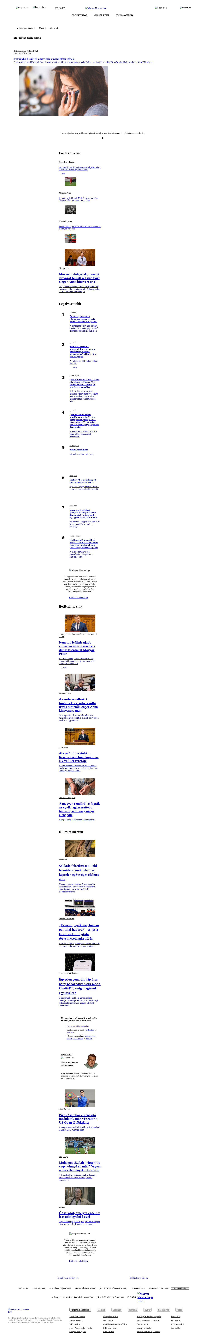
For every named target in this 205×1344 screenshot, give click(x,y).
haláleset (73, 312)
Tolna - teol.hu (175, 1317)
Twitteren (70, 1032)
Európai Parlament (66, 919)
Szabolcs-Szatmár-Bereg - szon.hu (148, 1332)
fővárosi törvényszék (67, 798)
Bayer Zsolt (66, 1054)
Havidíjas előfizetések (22, 53)
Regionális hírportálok (80, 1310)
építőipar (73, 506)
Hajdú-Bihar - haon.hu (110, 1328)
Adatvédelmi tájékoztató (60, 1288)
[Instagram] (74, 1044)
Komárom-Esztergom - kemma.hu (148, 1320)
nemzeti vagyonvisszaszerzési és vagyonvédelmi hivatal (78, 635)
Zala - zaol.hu (175, 1328)
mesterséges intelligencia (68, 973)
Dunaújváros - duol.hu (110, 1317)
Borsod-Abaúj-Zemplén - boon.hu (80, 1328)
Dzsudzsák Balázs (67, 162)
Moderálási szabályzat (159, 1288)
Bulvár (147, 1310)
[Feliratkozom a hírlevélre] (39, 8)
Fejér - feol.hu (108, 1320)
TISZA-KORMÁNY (124, 15)
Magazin (133, 1310)
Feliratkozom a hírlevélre (134, 133)
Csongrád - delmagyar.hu (77, 1332)
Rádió (179, 1310)
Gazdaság (117, 1310)
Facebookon (89, 1030)
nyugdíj (73, 342)
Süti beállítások (179, 1288)
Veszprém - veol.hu (177, 1324)
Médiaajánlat (39, 1288)
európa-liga (63, 1157)
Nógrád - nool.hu (143, 1324)
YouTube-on (78, 1039)
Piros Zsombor (65, 1109)
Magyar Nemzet (27, 28)
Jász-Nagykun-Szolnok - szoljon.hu (149, 1317)
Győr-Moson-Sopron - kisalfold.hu (115, 1324)
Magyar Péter (65, 193)
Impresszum (23, 1288)
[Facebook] (69, 1044)
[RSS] (95, 1044)
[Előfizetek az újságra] (160, 8)
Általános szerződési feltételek (113, 1288)
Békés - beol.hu (74, 1324)
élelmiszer (63, 859)
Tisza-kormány (75, 375)
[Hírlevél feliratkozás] (64, 1044)
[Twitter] (80, 1044)
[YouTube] (90, 1044)
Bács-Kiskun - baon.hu (77, 1317)
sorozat (62, 1207)
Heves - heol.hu (108, 1332)
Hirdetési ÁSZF (138, 1288)
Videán (69, 1039)
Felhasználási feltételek (85, 1288)
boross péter (74, 446)
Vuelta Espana (65, 221)
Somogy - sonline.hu (144, 1328)
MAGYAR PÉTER (102, 15)
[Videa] (85, 1044)
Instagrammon (90, 1036)
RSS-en (89, 1039)
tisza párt (73, 476)
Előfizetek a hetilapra (78, 597)
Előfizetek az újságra (139, 1278)
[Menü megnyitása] (185, 8)
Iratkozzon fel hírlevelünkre (78, 1026)
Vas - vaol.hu (175, 1320)
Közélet (101, 1310)
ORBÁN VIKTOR (79, 15)
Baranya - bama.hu (75, 1320)
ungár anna (63, 747)
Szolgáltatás (163, 1310)
